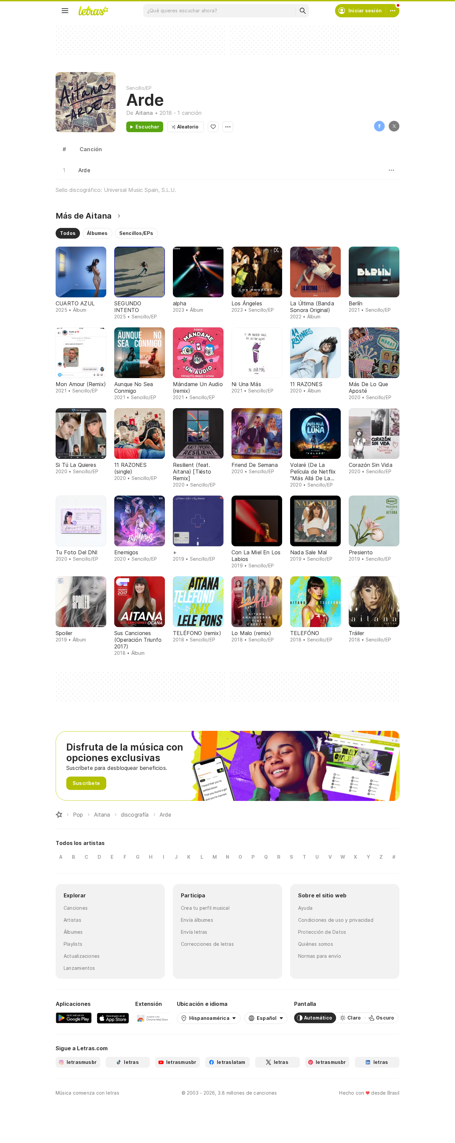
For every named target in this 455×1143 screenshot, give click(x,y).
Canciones (76, 908)
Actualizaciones (82, 956)
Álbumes (73, 932)
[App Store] (113, 1018)
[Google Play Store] (74, 1018)
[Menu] (65, 10)
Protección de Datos (322, 932)
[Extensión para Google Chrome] (152, 1018)
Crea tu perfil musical (205, 908)
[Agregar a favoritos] (213, 126)
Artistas (72, 920)
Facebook (379, 126)
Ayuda (305, 908)
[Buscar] (302, 10)
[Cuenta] (392, 10)
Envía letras (194, 932)
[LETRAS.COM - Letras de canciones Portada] (93, 10)
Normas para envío (319, 956)
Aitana (144, 112)
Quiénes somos (315, 944)
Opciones (228, 126)
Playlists (73, 944)
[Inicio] (59, 814)
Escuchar (147, 126)
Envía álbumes (197, 920)
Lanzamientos (79, 968)
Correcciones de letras (207, 944)
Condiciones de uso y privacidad (335, 920)
